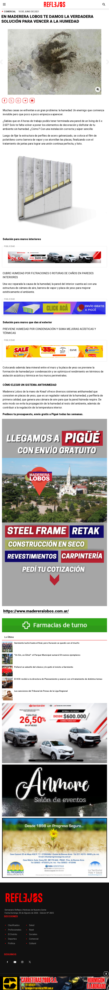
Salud (31, 925)
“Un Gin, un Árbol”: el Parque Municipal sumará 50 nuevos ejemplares (47, 655)
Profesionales (14, 930)
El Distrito (12, 934)
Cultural (32, 943)
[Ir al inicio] (54, 4)
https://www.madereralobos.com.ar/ (36, 611)
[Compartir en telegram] (25, 100)
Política (11, 943)
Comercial (10, 11)
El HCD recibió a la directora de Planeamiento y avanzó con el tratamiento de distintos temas (58, 679)
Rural (31, 930)
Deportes (12, 939)
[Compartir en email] (32, 100)
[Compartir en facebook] (4, 100)
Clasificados (14, 925)
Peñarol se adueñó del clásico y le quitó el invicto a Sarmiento (43, 667)
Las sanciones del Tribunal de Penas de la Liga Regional (41, 691)
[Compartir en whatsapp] (18, 100)
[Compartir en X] (11, 100)
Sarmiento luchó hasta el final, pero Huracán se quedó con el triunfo (46, 643)
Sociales (33, 934)
